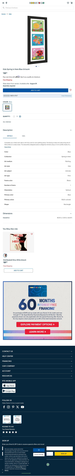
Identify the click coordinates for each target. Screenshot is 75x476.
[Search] (3, 8)
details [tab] (9, 136)
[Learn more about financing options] (37, 334)
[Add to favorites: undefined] (70, 90)
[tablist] (16, 136)
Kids (10, 14)
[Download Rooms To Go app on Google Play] (8, 391)
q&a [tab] (23, 136)
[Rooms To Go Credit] (37, 305)
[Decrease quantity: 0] (14, 116)
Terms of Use (19, 467)
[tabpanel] (37, 173)
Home (3, 14)
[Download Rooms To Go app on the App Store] (8, 385)
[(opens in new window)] (4, 407)
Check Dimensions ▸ (66, 95)
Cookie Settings (38, 454)
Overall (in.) (6, 217)
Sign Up (63, 453)
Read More (7, 147)
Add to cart (35, 90)
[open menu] (3, 3)
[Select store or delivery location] (6, 3)
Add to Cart (18, 270)
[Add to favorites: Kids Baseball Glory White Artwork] (31, 234)
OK (39, 450)
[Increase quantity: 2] (20, 116)
